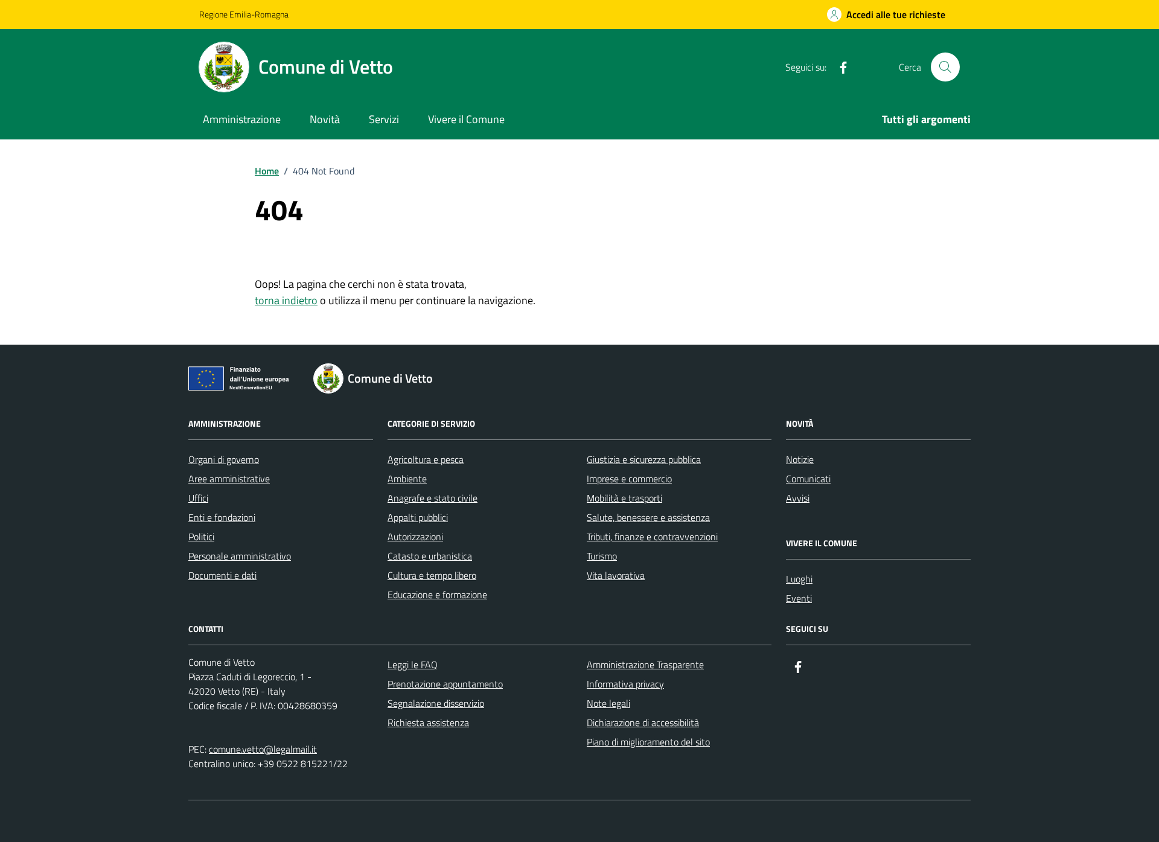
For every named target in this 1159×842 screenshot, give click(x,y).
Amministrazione (242, 119)
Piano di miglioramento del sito (648, 742)
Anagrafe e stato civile (432, 498)
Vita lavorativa (616, 575)
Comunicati (808, 478)
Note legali (608, 703)
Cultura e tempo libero (432, 575)
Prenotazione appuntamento (445, 684)
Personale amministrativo (239, 556)
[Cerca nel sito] (945, 67)
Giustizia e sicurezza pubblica (644, 459)
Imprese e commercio (629, 478)
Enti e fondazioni (221, 517)
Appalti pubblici (418, 517)
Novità (325, 119)
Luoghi (799, 579)
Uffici (198, 498)
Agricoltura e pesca (426, 459)
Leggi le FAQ (413, 664)
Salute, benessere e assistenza (648, 517)
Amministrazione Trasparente (645, 664)
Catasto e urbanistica (430, 556)
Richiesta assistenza (428, 722)
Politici (201, 536)
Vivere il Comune (466, 119)
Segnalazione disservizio (436, 703)
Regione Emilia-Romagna (244, 14)
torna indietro (286, 300)
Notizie (800, 459)
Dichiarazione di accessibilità (643, 722)
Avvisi (797, 498)
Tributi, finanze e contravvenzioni (652, 536)
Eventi (799, 598)
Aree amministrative (229, 478)
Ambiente (407, 478)
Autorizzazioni (415, 536)
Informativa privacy (625, 684)
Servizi (384, 119)
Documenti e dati (222, 575)
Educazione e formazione (437, 594)
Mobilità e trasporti (624, 498)
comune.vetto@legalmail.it (263, 749)
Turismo (602, 556)
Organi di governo (223, 459)
